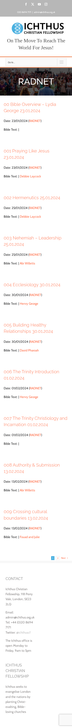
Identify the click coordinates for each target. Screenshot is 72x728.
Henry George (29, 303)
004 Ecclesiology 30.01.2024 (32, 284)
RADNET (35, 121)
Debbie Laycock (30, 176)
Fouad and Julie (30, 537)
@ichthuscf (23, 632)
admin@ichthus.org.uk (44, 12)
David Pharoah (29, 350)
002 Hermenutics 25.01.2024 (32, 197)
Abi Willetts (27, 263)
